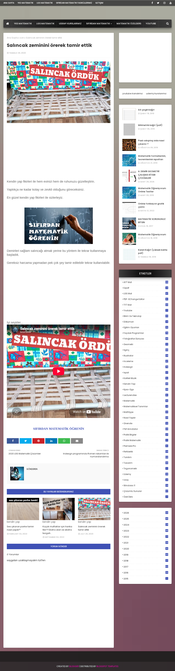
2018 (146, 561)
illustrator (146, 355)
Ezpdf (145, 287)
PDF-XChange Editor (145, 299)
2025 (146, 518)
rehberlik (146, 451)
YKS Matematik (25, 2)
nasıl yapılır (146, 417)
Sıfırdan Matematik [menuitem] (98, 23)
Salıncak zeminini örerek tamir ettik (91, 528)
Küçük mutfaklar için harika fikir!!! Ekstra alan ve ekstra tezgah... (57, 530)
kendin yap (146, 383)
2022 (146, 536)
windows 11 (146, 485)
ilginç (146, 350)
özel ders (145, 496)
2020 (146, 549)
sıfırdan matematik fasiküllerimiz (74, 2)
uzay (145, 479)
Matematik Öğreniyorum (152, 234)
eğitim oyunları (146, 327)
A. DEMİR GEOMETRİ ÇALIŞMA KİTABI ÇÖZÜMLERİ (148, 175)
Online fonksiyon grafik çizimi (151, 205)
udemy (146, 474)
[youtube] (170, 3)
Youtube (145, 310)
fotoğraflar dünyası (146, 338)
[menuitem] (7, 24)
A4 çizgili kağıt (146, 109)
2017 (146, 567)
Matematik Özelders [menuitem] (129, 23)
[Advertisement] (58, 152)
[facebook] (152, 3)
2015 (145, 578)
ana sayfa (8, 2)
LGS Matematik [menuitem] (45, 23)
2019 (146, 555)
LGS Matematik (45, 2)
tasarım (146, 462)
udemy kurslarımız (156, 93)
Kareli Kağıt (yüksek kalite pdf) (152, 251)
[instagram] (164, 3)
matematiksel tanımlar (145, 406)
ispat (146, 372)
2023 (146, 531)
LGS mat (146, 293)
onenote (146, 423)
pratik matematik (145, 440)
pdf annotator (146, 429)
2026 (146, 512)
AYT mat (146, 282)
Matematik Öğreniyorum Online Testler (152, 190)
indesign (146, 366)
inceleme (146, 361)
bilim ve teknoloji (146, 316)
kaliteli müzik (145, 378)
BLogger (74, 666)
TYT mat (146, 304)
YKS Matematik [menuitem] (23, 23)
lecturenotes (145, 395)
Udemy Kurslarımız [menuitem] (70, 23)
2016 (146, 573)
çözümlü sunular (146, 491)
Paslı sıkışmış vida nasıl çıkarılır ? (151, 142)
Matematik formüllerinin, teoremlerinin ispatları (152, 157)
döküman (145, 321)
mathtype (146, 412)
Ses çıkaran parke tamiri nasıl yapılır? (20, 528)
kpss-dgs (146, 389)
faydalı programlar (146, 333)
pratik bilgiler (146, 434)
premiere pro (145, 445)
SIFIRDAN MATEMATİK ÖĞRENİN (58, 428)
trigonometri (145, 468)
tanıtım (146, 457)
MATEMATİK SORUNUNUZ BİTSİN (152, 220)
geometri (145, 344)
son (22, 37)
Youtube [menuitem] (151, 23)
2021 (146, 542)
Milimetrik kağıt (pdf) (150, 125)
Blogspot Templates (107, 666)
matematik (146, 400)
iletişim (99, 2)
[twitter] (158, 3)
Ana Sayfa (12, 37)
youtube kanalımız (132, 93)
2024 (146, 524)
